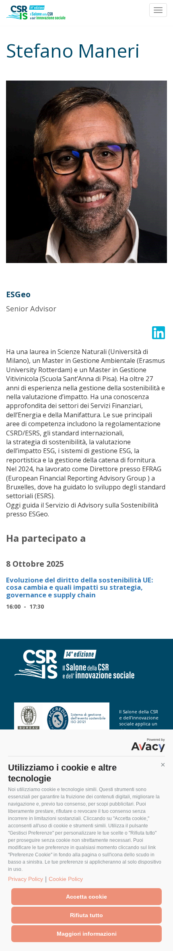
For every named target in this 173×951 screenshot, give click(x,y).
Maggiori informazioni (87, 933)
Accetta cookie (86, 896)
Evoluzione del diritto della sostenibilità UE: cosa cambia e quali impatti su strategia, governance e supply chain (79, 587)
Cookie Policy (66, 879)
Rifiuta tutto (86, 915)
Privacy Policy (25, 879)
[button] (163, 764)
